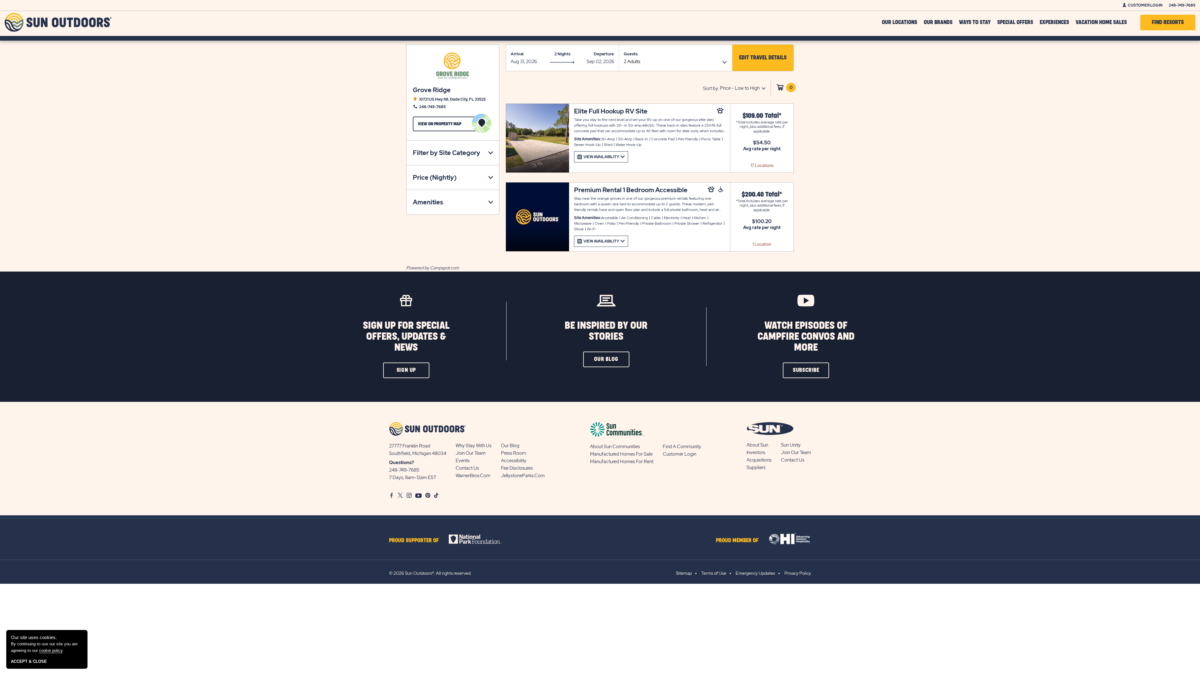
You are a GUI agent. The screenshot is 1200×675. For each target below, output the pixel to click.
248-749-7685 (1182, 5)
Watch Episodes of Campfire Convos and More (806, 336)
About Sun (757, 445)
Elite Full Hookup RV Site (611, 111)
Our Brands (938, 22)
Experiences (1054, 22)
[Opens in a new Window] (480, 539)
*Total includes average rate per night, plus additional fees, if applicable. (762, 126)
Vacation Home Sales (1101, 22)
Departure (604, 54)
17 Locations (762, 165)
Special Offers (1015, 22)
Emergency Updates (755, 573)
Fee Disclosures (517, 468)
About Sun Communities (615, 446)
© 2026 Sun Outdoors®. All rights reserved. (430, 573)
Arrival (517, 54)
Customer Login (1145, 5)
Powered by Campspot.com (432, 268)
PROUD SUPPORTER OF (414, 540)
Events (463, 461)
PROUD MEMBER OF (737, 540)
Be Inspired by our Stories (606, 331)
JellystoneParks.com (523, 475)
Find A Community (682, 446)
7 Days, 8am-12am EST (412, 477)
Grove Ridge (432, 90)
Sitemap (684, 573)
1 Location (761, 244)
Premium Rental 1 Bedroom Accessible (631, 190)
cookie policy (50, 650)
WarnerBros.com (473, 475)
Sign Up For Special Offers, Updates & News (406, 336)
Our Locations (899, 22)
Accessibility (514, 461)
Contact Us (467, 468)
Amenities (428, 202)
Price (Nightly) (435, 177)
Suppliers (756, 467)
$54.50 (762, 143)
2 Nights (562, 54)
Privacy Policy (797, 573)
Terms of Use (713, 573)
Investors (756, 452)
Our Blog (510, 445)
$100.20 (762, 221)
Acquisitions (759, 460)
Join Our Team (471, 453)
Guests (631, 54)
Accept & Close (29, 661)
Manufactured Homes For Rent (621, 461)
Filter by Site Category (446, 153)
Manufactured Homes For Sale (621, 454)
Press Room (513, 453)
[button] (762, 58)
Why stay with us (474, 445)
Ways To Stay (975, 22)
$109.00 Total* (762, 115)
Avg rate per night (762, 149)
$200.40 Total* (762, 194)
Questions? (401, 462)
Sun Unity (791, 445)
